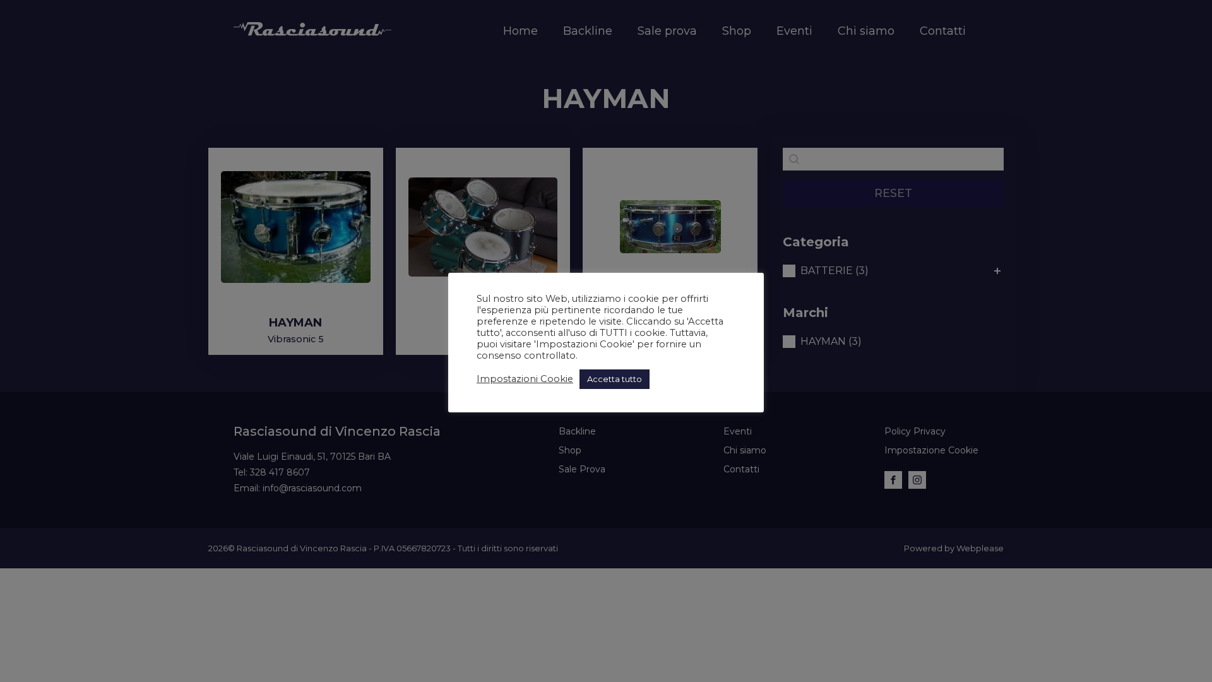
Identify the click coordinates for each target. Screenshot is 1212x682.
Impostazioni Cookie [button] (525, 379)
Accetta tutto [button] (614, 379)
